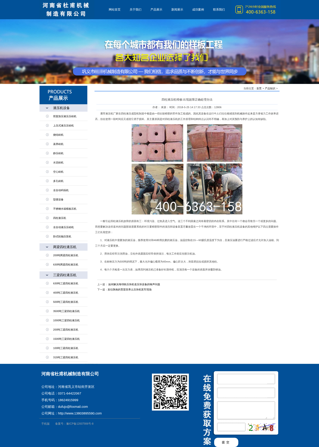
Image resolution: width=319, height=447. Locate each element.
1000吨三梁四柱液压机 (66, 320)
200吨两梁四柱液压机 (65, 255)
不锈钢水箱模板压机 (64, 208)
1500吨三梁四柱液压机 (66, 338)
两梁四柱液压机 (64, 247)
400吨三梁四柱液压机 (65, 292)
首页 (259, 88)
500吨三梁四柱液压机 (65, 301)
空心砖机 (58, 171)
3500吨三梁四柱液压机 (66, 311)
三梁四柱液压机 (64, 275)
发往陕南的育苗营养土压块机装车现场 (130, 289)
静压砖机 (58, 153)
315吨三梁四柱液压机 (65, 357)
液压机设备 (61, 108)
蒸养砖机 (58, 144)
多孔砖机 (58, 181)
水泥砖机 (58, 162)
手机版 (45, 423)
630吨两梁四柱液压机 (65, 264)
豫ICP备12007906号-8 (79, 423)
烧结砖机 (58, 134)
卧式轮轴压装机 (62, 236)
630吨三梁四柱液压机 (65, 283)
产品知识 (270, 88)
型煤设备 (58, 199)
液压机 (72, 9)
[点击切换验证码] (261, 427)
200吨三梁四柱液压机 (65, 329)
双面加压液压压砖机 (64, 116)
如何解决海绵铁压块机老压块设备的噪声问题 (134, 284)
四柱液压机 (59, 217)
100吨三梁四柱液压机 (65, 348)
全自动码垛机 (61, 190)
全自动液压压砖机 (63, 227)
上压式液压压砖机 (63, 125)
